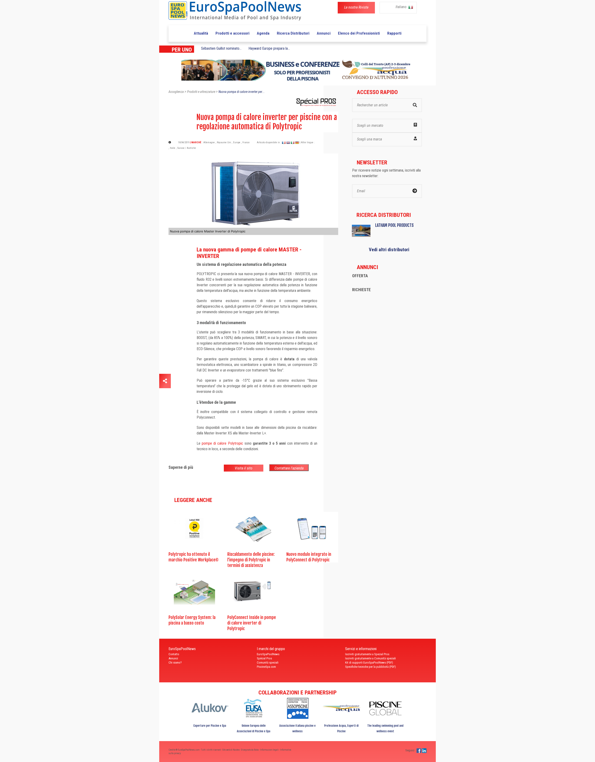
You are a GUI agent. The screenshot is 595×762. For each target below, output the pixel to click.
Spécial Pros (264, 658)
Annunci (324, 33)
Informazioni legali (269, 750)
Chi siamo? (175, 662)
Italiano (401, 7)
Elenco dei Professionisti (359, 33)
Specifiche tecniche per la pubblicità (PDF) (370, 666)
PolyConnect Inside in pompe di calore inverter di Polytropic (251, 623)
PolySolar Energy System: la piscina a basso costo (192, 620)
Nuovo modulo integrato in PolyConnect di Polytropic (308, 557)
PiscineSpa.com (266, 666)
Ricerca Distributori (293, 33)
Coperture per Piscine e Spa (209, 725)
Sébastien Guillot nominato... (221, 48)
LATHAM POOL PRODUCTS (394, 225)
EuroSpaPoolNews (268, 654)
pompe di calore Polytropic (222, 443)
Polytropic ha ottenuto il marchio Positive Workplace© (193, 557)
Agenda (263, 33)
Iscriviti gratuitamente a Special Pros (367, 654)
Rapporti (394, 33)
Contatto (174, 654)
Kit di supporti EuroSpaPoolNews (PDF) (369, 662)
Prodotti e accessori (232, 33)
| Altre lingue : (307, 142)
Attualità (201, 33)
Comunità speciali (267, 662)
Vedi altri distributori (389, 249)
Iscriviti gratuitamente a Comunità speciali (370, 658)
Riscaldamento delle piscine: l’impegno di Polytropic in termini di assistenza (251, 560)
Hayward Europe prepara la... (269, 48)
